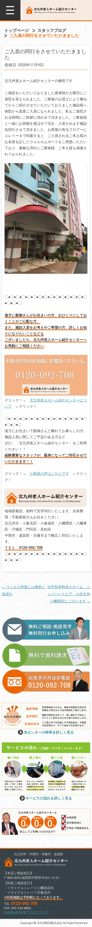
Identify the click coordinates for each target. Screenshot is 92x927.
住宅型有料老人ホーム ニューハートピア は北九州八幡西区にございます (68, 594)
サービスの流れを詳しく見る (49, 798)
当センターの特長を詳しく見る (49, 732)
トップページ (16, 30)
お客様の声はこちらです (49, 474)
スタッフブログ (52, 30)
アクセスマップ (37, 912)
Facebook (11, 912)
